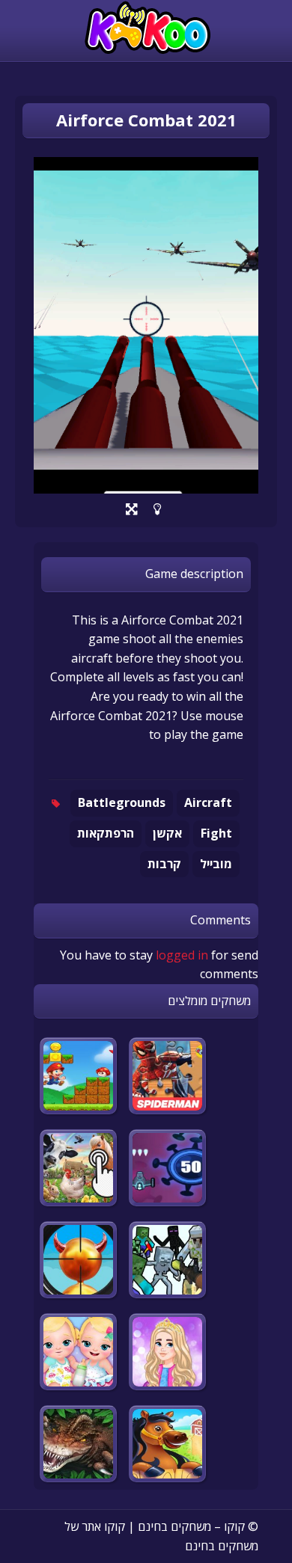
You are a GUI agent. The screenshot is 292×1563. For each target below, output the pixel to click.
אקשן (167, 833)
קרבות (164, 864)
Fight (216, 833)
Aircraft (208, 802)
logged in (182, 955)
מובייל (216, 864)
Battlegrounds (121, 802)
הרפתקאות (105, 833)
